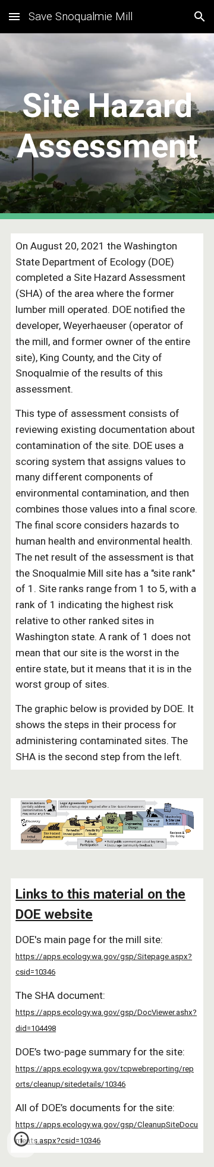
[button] (14, 16)
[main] (107, 126)
